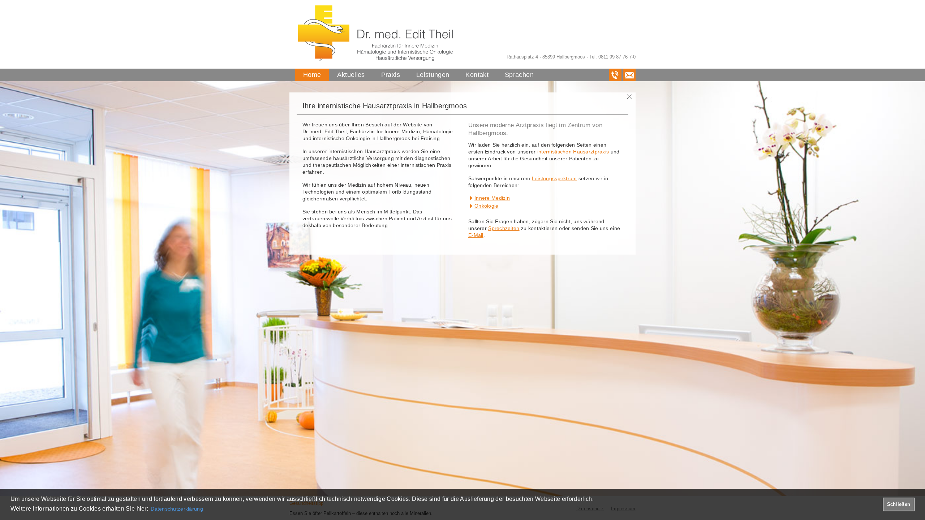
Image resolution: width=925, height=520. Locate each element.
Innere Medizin (492, 198)
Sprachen (519, 74)
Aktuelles (351, 74)
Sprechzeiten (503, 228)
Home (312, 74)
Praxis (390, 74)
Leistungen (432, 74)
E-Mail (475, 235)
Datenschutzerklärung (177, 509)
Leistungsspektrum (554, 178)
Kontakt (477, 74)
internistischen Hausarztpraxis (573, 152)
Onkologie (486, 206)
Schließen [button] (898, 504)
